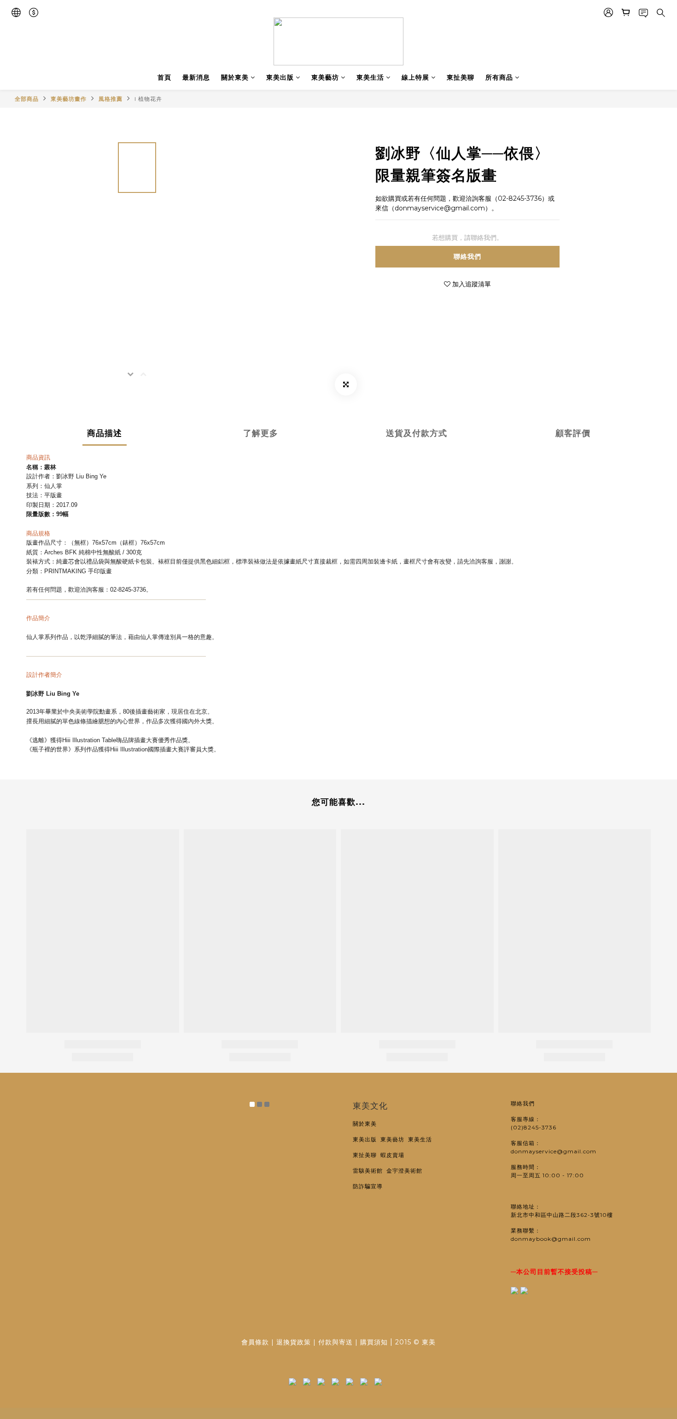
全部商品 (27, 98)
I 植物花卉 (148, 98)
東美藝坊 (325, 77)
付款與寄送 (335, 1342)
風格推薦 (111, 98)
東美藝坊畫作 (69, 98)
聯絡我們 (467, 256)
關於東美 (235, 77)
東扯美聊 (460, 77)
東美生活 (370, 77)
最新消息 (196, 77)
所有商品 (499, 77)
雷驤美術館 (369, 1170)
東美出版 (280, 77)
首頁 (164, 77)
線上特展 (415, 77)
